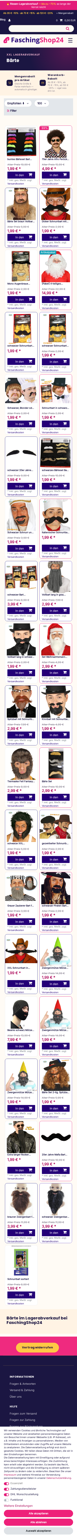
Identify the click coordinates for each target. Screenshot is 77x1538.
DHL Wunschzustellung (24, 1494)
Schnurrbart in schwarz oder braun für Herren (54, 408)
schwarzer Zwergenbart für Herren (55, 1216)
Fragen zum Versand (23, 1413)
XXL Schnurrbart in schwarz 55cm (17, 967)
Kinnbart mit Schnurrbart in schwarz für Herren (55, 719)
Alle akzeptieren (38, 1513)
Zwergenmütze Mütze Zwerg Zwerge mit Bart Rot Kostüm (54, 1030)
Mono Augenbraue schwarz (17, 283)
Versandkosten (15, 183)
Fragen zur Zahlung (22, 1419)
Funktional (16, 1499)
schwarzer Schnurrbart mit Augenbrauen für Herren (54, 345)
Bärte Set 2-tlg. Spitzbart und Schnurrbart (55, 1092)
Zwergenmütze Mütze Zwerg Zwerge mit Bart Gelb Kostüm (19, 1092)
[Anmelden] (10, 20)
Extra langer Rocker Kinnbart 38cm (18, 1154)
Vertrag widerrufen (37, 1347)
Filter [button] (13, 110)
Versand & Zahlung (22, 1390)
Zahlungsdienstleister (23, 1488)
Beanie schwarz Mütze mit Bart (19, 1030)
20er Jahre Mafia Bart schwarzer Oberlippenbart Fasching (55, 1154)
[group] (56, 142)
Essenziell (16, 1483)
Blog (3, 19)
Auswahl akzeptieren (38, 1530)
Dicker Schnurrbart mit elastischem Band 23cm (55, 221)
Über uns (16, 1396)
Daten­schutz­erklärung (58, 1478)
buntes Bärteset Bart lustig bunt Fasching (18, 159)
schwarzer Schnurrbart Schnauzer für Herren (19, 345)
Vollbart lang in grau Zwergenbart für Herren (55, 594)
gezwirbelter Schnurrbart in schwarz (55, 843)
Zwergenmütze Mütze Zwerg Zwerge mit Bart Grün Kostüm (54, 967)
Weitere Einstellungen (18, 1505)
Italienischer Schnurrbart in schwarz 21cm (55, 532)
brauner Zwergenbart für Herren (20, 1216)
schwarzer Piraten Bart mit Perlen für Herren (54, 905)
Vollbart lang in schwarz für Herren (20, 657)
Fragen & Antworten (23, 1383)
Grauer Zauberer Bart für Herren (20, 905)
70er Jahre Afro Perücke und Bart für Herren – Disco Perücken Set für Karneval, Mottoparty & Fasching (55, 159)
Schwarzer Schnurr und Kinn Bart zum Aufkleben (21, 532)
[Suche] (67, 28)
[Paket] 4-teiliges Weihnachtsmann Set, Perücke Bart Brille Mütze (54, 283)
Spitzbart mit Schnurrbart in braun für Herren (21, 719)
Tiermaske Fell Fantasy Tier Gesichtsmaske (20, 781)
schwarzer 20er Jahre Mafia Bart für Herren (19, 470)
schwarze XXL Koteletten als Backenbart (15, 843)
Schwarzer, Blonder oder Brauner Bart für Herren (20, 408)
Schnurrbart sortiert (18, 1279)
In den (19, 175)
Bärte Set (47, 781)
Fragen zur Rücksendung (26, 1426)
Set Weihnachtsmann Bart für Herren (53, 657)
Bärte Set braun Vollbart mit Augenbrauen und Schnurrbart (20, 221)
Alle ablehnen (38, 1522)
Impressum (10, 1474)
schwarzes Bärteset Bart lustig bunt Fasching (55, 470)
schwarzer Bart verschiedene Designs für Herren (19, 594)
